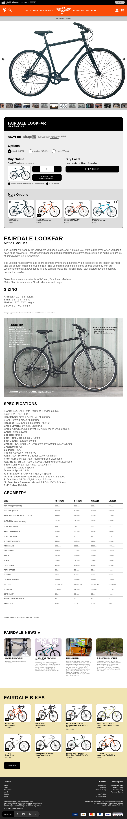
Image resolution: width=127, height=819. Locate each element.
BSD (121, 805)
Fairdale (58, 18)
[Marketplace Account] (117, 10)
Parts (36, 11)
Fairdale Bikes (24, 697)
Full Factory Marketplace (94, 801)
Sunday (104, 803)
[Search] (10, 10)
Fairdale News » (22, 632)
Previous (3, 59)
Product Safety (101, 790)
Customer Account (116, 785)
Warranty (103, 787)
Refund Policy (118, 787)
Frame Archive (101, 796)
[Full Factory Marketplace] (3, 2)
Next (124, 59)
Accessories (46, 11)
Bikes (28, 11)
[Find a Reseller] (5, 10)
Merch (76, 11)
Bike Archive (102, 794)
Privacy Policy (118, 790)
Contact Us (102, 785)
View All (12, 765)
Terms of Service (117, 792)
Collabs (85, 11)
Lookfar (68, 18)
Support (120, 2)
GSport (120, 803)
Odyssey (97, 803)
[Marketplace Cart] (122, 10)
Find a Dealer (92, 169)
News (93, 11)
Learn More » (54, 138)
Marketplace (117, 782)
